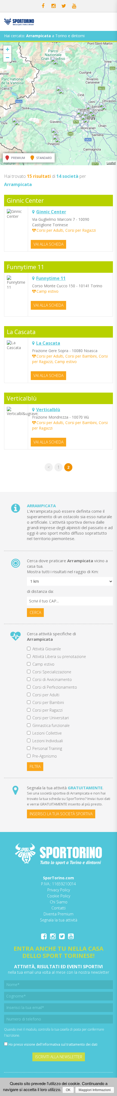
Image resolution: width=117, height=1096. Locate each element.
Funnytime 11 (25, 267)
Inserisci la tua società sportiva (61, 813)
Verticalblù (22, 398)
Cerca (35, 612)
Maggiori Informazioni (95, 1090)
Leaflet (111, 163)
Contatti (58, 908)
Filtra (35, 766)
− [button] (7, 57)
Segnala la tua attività (58, 920)
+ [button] (7, 49)
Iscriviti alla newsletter (58, 1056)
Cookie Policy (58, 895)
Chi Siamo (58, 901)
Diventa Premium (58, 914)
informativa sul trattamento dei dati (69, 1044)
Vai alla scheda (48, 244)
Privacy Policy (58, 889)
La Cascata (21, 332)
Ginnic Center (25, 200)
